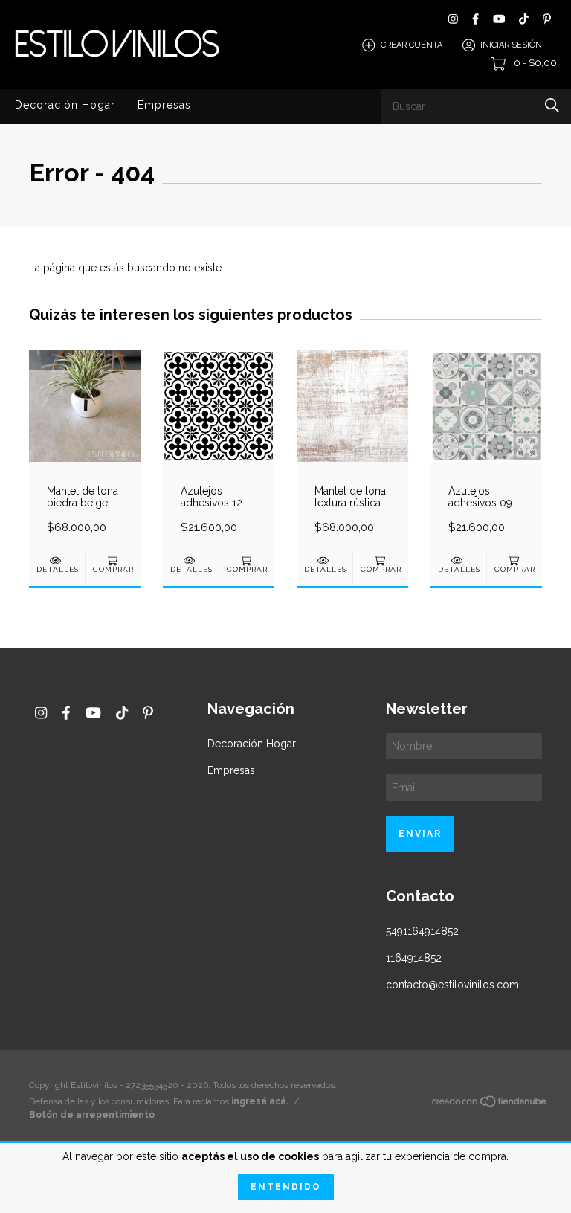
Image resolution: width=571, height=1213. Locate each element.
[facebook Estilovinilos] (475, 18)
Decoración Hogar (65, 105)
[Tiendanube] (489, 1104)
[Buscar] (552, 105)
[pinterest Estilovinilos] (547, 18)
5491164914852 (422, 931)
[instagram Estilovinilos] (453, 18)
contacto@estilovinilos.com (452, 985)
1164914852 (414, 958)
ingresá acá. (259, 1101)
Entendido (286, 1187)
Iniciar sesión (511, 45)
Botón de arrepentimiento (92, 1115)
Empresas (164, 105)
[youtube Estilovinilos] (499, 18)
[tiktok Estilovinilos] (524, 18)
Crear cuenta (411, 45)
